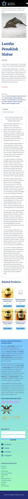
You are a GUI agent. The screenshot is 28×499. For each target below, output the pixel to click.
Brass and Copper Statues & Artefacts (16, 96)
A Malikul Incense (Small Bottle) (7, 300)
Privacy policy (4, 471)
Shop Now (3, 466)
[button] (24, 15)
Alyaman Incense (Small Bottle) (20, 322)
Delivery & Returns (6, 478)
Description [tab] (5, 109)
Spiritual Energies (17, 101)
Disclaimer (4, 482)
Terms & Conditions (6, 480)
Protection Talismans (7, 101)
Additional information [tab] (8, 112)
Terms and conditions (6, 473)
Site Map (3, 484)
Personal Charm (21, 100)
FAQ (2, 476)
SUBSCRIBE (13, 439)
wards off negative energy (13, 103)
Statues (4, 103)
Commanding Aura (12, 100)
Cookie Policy (4, 475)
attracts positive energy (11, 98)
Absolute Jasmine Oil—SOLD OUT (20, 300)
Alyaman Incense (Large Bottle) (7, 322)
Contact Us (4, 468)
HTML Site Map (5, 486)
